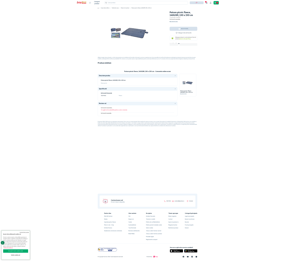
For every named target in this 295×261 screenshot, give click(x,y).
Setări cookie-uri (15, 255)
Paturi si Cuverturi (125, 12)
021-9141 (168, 201)
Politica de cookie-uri (8, 247)
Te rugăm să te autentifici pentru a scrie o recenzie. (114, 140)
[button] (197, 7)
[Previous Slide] (98, 82)
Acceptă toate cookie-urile (15, 250)
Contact (191, 201)
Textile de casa (115, 12)
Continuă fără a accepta (24, 232)
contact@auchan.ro (179, 201)
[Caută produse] (106, 7)
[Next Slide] (196, 82)
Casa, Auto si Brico (105, 12)
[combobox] (146, 7)
